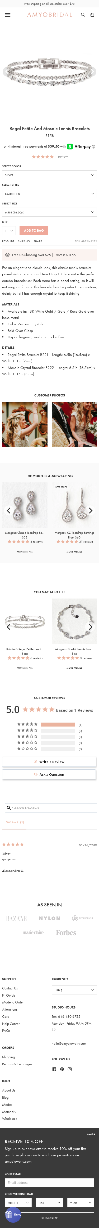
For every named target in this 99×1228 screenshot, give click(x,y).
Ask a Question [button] (52, 774)
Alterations (9, 1009)
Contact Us (10, 988)
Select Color (11, 166)
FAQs (6, 1030)
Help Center (11, 1023)
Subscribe (49, 1218)
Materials (9, 1112)
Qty (4, 222)
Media (7, 1104)
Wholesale (9, 1118)
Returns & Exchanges (17, 1064)
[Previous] (8, 72)
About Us (8, 1090)
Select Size (9, 203)
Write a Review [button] (51, 761)
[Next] (91, 72)
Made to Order (13, 1002)
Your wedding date (19, 1194)
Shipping (24, 241)
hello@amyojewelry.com (69, 1043)
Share (38, 241)
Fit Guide (8, 241)
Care (5, 1016)
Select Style (10, 184)
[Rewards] (13, 1215)
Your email (13, 1174)
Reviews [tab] (11, 822)
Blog (5, 1097)
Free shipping (32, 4)
